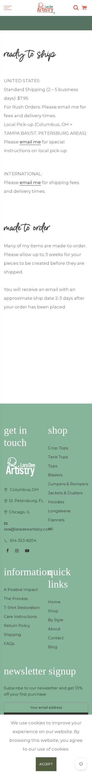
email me (30, 141)
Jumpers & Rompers (68, 483)
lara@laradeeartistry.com (28, 529)
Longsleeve (59, 510)
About (54, 628)
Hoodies (56, 501)
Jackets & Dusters (65, 492)
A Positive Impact (21, 589)
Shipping (12, 634)
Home (54, 601)
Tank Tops (58, 456)
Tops (52, 465)
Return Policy (17, 625)
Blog (52, 646)
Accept (46, 764)
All (50, 528)
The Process (16, 598)
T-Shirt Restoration (22, 607)
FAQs (9, 643)
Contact (56, 637)
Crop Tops (58, 447)
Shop (53, 610)
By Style (55, 619)
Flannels (56, 519)
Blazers (55, 474)
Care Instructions (20, 616)
